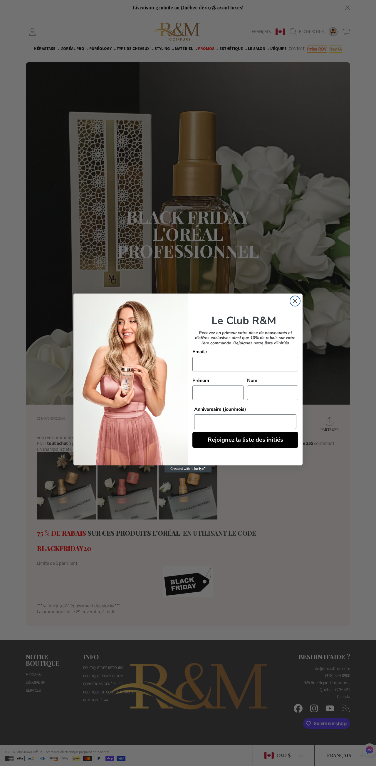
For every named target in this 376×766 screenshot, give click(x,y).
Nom (252, 380)
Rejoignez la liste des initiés (245, 440)
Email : (199, 351)
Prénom (200, 380)
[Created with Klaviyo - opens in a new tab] (188, 468)
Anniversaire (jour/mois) (220, 409)
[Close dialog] (295, 301)
